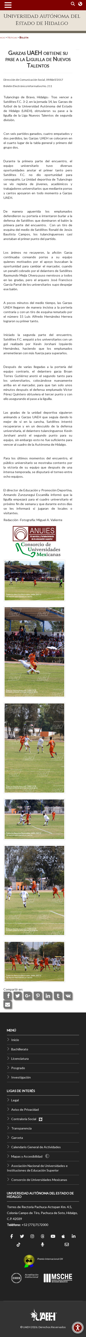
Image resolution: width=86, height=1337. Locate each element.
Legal (15, 1100)
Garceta (17, 1138)
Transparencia (21, 1128)
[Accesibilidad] (78, 1328)
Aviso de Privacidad (25, 1109)
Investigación (21, 1077)
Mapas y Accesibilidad (26, 1156)
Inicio (15, 1040)
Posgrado (18, 1068)
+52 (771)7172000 (35, 1225)
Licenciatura (20, 1058)
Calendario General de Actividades (36, 1147)
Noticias (12, 37)
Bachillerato (19, 1049)
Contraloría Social (24, 1119)
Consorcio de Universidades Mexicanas (39, 1180)
